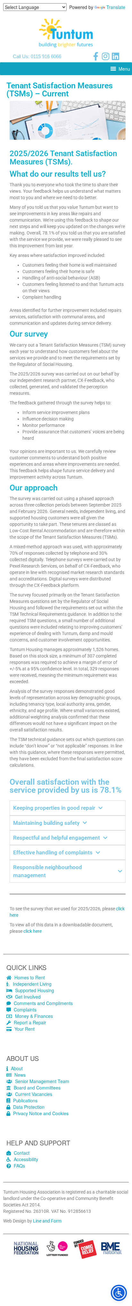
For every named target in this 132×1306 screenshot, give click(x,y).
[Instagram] (106, 56)
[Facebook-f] (96, 56)
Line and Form (47, 1220)
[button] (124, 68)
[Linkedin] (115, 56)
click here (32, 931)
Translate (115, 7)
